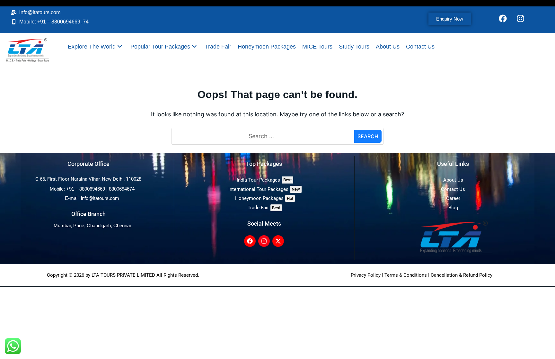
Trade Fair (218, 46)
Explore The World (92, 46)
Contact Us (420, 46)
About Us (388, 46)
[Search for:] (263, 136)
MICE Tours (317, 46)
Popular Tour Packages (160, 46)
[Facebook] (503, 18)
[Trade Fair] (264, 207)
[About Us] (453, 180)
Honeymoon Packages (267, 46)
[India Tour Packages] (264, 180)
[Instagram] (521, 18)
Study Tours (354, 46)
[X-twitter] (278, 241)
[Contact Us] (453, 189)
